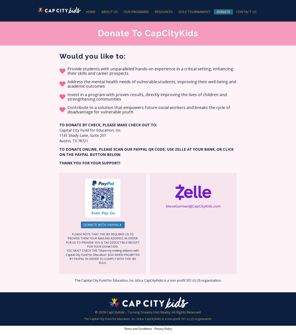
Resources (164, 12)
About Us (109, 12)
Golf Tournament (195, 12)
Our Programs (136, 12)
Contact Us (246, 12)
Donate (223, 12)
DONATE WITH (101, 225)
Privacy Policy (163, 328)
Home (91, 12)
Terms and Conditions (138, 328)
